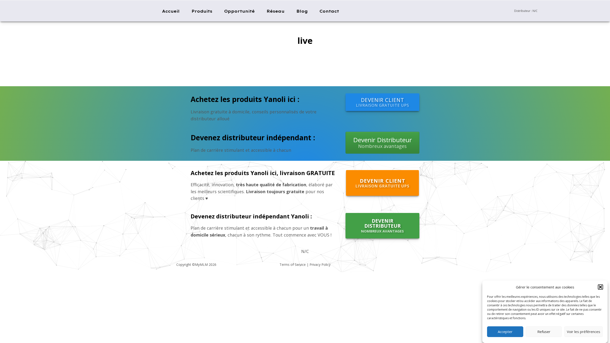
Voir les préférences (583, 331)
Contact (329, 11)
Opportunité (239, 11)
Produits (202, 11)
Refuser (543, 331)
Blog (302, 11)
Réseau (276, 11)
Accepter (505, 331)
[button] (600, 287)
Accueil (171, 11)
